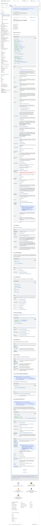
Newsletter (31, 504)
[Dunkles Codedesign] (35, 38)
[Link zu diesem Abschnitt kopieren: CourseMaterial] (21, 277)
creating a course (24, 70)
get (14, 456)
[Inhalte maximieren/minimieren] (18, 24)
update (15, 464)
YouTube (31, 507)
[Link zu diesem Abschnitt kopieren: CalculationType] (21, 339)
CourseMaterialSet (25, 170)
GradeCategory (20, 323)
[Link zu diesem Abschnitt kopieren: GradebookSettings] (22, 312)
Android (13, 514)
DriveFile (18, 284)
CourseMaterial (20, 263)
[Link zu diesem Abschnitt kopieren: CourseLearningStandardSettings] (28, 373)
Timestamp (23, 126)
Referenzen (15, 18)
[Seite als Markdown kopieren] (17, 22)
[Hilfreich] (34, 17)
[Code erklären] (34, 38)
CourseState (22, 46)
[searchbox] (5, 7)
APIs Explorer (22, 507)
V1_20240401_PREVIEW (25, 448)
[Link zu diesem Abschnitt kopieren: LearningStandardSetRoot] (25, 399)
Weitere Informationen (21, 379)
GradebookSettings (20, 58)
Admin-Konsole (23, 503)
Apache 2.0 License (20, 476)
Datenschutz (20, 524)
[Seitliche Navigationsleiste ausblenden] (9, 524)
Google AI (13, 519)
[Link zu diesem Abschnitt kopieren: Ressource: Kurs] (21, 32)
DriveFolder (19, 50)
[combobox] (26, 1)
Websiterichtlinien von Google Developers (16, 477)
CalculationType (24, 329)
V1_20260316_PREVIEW (25, 209)
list (14, 460)
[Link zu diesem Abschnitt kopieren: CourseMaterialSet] (22, 252)
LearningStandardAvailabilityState (26, 432)
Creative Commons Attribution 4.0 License (33, 475)
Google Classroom (4, 3)
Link (18, 289)
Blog (30, 503)
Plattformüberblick (14, 504)
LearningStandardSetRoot (21, 387)
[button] (5, 13)
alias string (24, 71)
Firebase (13, 517)
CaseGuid (23, 422)
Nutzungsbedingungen (14, 509)
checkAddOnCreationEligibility (15, 441)
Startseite (14, 17)
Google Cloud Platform (14, 518)
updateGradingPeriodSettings (16, 466)
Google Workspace (19, 17)
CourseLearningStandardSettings (27, 202)
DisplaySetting (24, 320)
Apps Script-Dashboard (24, 504)
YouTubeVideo (19, 287)
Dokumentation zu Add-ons (24, 9)
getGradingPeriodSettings (16, 458)
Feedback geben (33, 20)
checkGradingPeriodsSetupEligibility (16, 445)
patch (14, 463)
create (15, 453)
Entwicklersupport (14, 508)
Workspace (8, 1)
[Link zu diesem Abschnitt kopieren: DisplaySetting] (20, 354)
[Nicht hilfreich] (35, 17)
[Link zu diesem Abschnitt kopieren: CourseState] (19, 225)
